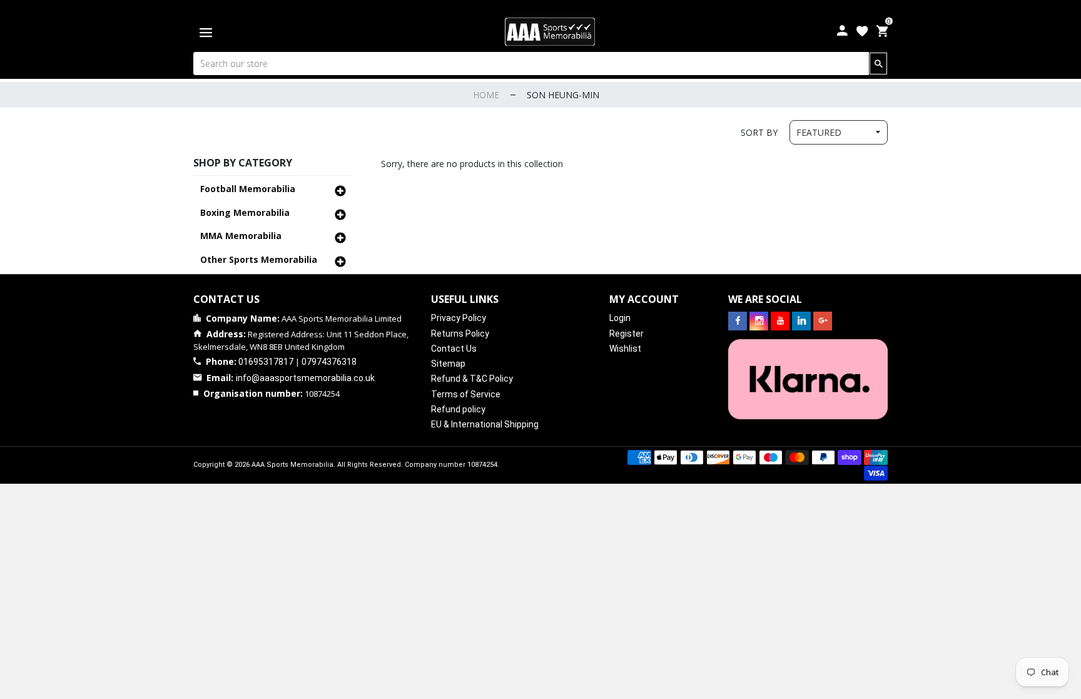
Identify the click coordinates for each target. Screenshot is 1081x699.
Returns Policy (460, 334)
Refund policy (458, 409)
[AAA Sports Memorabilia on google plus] (822, 321)
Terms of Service (465, 394)
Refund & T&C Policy (472, 379)
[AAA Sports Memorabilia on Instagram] (758, 321)
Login (620, 318)
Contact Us (454, 349)
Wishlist (625, 349)
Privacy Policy (458, 318)
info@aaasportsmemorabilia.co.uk (305, 378)
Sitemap (448, 364)
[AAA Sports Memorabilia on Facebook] (737, 321)
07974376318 (329, 362)
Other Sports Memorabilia (258, 259)
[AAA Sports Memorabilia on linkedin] (801, 321)
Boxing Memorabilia (245, 212)
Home (486, 95)
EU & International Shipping (485, 424)
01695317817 (265, 362)
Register (626, 334)
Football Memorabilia (247, 189)
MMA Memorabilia (241, 236)
